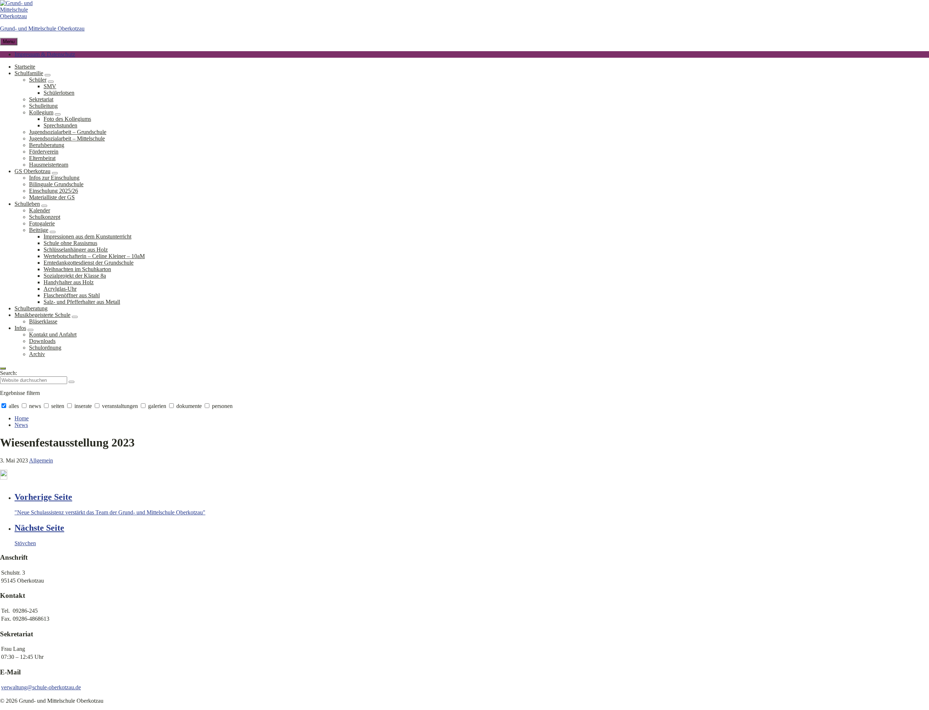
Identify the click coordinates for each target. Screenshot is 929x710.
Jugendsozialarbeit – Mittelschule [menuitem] (67, 138)
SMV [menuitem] (50, 86)
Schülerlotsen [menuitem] (59, 93)
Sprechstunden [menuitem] (60, 125)
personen (221, 406)
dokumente (189, 406)
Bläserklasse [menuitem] (43, 321)
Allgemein (41, 460)
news (35, 406)
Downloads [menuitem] (42, 341)
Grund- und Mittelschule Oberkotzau (42, 28)
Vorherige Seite (43, 497)
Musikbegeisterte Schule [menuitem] (42, 315)
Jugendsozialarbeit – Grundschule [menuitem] (67, 132)
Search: (8, 373)
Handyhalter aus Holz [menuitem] (69, 282)
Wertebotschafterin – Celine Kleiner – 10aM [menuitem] (94, 256)
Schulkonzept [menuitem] (44, 217)
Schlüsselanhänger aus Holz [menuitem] (76, 249)
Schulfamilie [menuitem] (29, 73)
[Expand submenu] (47, 75)
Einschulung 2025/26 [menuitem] (53, 191)
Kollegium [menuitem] (41, 112)
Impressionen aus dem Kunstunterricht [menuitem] (87, 236)
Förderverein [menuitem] (43, 151)
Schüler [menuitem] (37, 80)
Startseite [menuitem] (25, 67)
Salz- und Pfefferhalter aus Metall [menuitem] (82, 302)
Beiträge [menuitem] (38, 230)
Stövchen (25, 543)
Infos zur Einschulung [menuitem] (54, 178)
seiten (58, 406)
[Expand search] (3, 368)
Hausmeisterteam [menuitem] (48, 165)
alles (13, 406)
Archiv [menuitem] (37, 354)
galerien (157, 406)
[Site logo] (22, 16)
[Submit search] (71, 382)
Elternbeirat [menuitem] (42, 158)
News (21, 425)
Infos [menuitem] (20, 328)
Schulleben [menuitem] (27, 204)
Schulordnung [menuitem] (45, 347)
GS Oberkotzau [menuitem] (32, 171)
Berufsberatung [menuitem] (46, 145)
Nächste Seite (39, 527)
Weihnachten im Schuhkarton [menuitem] (77, 269)
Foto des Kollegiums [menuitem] (67, 119)
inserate (83, 406)
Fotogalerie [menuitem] (42, 223)
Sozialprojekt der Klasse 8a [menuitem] (75, 276)
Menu (9, 41)
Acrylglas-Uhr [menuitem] (60, 289)
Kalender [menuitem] (39, 210)
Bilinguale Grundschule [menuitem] (56, 184)
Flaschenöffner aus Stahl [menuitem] (72, 295)
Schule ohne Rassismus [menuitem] (70, 243)
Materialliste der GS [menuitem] (52, 197)
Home (22, 418)
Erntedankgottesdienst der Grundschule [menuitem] (89, 263)
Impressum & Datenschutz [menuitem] (45, 54)
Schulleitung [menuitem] (43, 106)
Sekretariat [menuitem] (41, 99)
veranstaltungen (120, 406)
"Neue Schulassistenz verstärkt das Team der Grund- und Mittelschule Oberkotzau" (110, 512)
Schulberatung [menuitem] (31, 308)
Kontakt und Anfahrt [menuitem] (53, 334)
